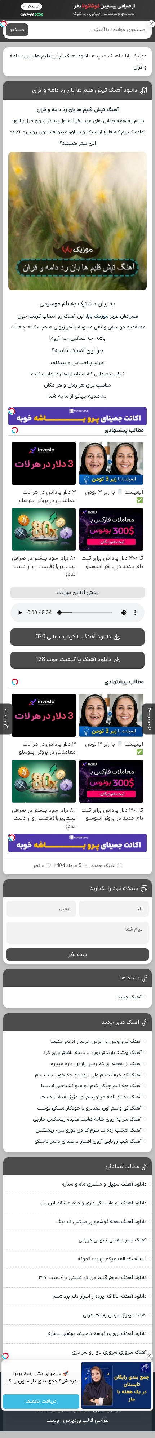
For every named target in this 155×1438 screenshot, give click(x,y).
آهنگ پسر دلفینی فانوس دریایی (113, 1240)
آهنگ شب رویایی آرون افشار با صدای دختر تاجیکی (88, 1141)
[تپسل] (3, 23)
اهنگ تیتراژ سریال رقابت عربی (115, 1315)
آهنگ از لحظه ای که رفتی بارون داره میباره (96, 1063)
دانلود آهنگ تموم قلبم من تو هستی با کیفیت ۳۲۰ (93, 1277)
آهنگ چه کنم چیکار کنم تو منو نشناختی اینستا (91, 1085)
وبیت (52, 1420)
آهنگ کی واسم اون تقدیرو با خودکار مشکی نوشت (89, 1108)
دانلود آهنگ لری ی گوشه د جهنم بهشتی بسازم (97, 1333)
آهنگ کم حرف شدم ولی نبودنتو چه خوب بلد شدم (88, 1075)
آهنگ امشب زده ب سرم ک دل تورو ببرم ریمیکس (88, 1130)
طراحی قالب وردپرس (86, 1420)
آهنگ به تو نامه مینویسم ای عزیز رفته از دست (91, 1097)
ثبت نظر (77, 954)
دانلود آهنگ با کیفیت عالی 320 (73, 636)
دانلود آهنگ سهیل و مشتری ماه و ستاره (104, 1184)
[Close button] (149, 1355)
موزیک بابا (136, 56)
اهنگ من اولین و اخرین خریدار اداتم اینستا (96, 1041)
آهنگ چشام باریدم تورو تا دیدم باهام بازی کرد (92, 1052)
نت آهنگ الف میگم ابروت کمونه (112, 1259)
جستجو (17, 30)
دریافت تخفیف (41, 1401)
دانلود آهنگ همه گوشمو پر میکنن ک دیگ (101, 1221)
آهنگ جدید (108, 56)
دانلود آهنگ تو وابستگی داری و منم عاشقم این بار (94, 1203)
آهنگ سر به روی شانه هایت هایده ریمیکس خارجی (87, 1119)
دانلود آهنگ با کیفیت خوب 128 (73, 659)
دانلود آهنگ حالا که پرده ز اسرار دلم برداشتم (100, 1296)
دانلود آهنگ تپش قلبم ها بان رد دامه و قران (84, 90)
